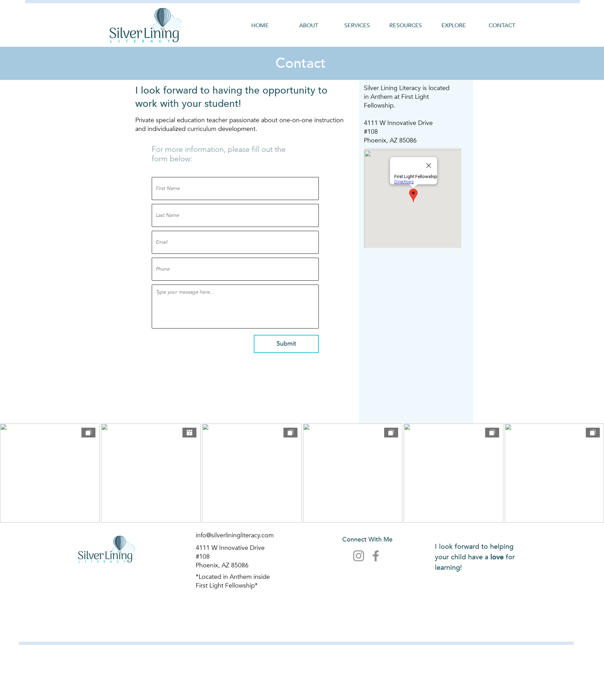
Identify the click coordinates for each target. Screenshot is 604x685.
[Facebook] (375, 555)
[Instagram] (358, 555)
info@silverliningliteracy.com (235, 535)
